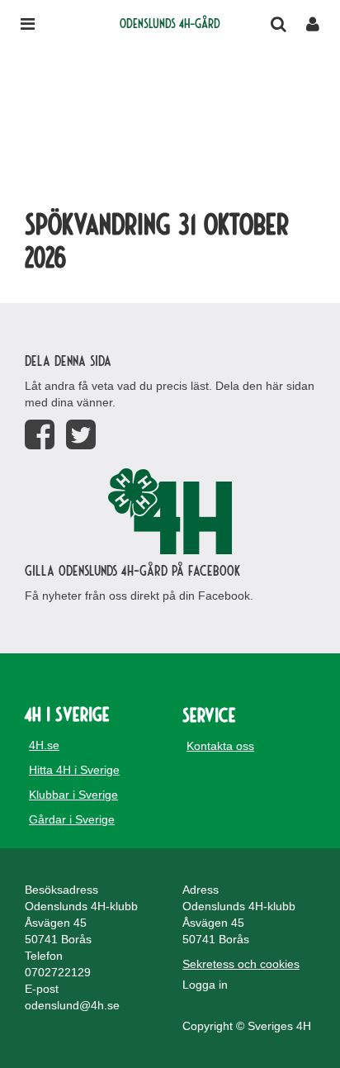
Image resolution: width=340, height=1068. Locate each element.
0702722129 (58, 972)
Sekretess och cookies (241, 964)
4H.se (44, 745)
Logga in (205, 984)
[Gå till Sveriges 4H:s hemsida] (170, 511)
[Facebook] (39, 434)
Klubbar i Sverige (73, 794)
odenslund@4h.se (72, 1005)
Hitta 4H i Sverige (74, 769)
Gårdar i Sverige (72, 819)
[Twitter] (81, 434)
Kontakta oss (220, 745)
